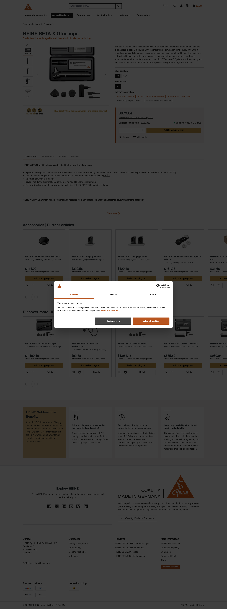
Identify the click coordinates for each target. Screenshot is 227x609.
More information (109, 310)
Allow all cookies (151, 321)
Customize (112, 321)
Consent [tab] (74, 295)
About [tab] (153, 295)
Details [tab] (113, 295)
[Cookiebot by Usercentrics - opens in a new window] (158, 286)
